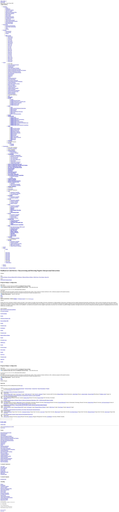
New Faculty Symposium (13, 80)
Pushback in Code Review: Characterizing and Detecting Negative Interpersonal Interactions (25, 404)
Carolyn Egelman (3, 277)
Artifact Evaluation (11, 89)
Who (1, 276)
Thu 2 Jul (10, 45)
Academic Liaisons (14, 202)
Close (1, 296)
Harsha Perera (90, 402)
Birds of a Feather (11, 84)
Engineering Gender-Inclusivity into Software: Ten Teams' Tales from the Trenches (22, 409)
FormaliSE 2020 (3, 467)
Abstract (2, 300)
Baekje (15, 298)
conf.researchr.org (6, 426)
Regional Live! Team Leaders (16, 156)
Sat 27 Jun (10, 40)
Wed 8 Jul (10, 52)
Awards (6, 33)
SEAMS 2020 (3, 479)
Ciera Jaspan (41, 277)
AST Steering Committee (15, 193)
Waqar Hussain (47, 402)
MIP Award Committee (14, 244)
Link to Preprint (3, 308)
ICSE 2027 (7, 252)
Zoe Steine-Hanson (74, 411)
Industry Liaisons (13, 203)
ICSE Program (8, 31)
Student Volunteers (11, 92)
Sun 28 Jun (10, 41)
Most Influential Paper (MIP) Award (17, 226)
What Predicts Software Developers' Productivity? (14, 391)
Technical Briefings (12, 82)
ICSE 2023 (7, 257)
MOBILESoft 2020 (4, 472)
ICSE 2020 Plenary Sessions (13, 68)
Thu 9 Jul (10, 53)
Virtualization (10, 66)
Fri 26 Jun (10, 39)
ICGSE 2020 (3, 468)
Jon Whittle (6, 402)
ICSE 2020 (2, 268)
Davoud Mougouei (62, 402)
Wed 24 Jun (10, 36)
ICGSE (11, 99)
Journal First (10, 74)
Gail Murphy (49, 416)
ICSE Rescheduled (9, 22)
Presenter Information (9, 16)
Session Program (3, 380)
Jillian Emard (57, 411)
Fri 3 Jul (9, 46)
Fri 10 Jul (10, 54)
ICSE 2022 (7, 258)
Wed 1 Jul (10, 44)
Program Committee (14, 152)
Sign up (4, 265)
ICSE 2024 (7, 255)
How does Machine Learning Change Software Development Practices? (18, 414)
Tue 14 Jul (10, 59)
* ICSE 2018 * (8, 262)
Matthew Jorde (103, 394)
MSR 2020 (2, 473)
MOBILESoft (13, 117)
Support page (2, 427)
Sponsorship (5, 24)
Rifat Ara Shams (25, 403)
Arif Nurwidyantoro (105, 402)
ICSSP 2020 (2, 471)
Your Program (8, 32)
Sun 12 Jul (10, 56)
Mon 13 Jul (10, 58)
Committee (12, 183)
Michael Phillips (60, 394)
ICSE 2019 (7, 261)
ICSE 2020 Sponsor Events (13, 64)
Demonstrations (11, 73)
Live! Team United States (15, 159)
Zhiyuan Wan (6, 416)
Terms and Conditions (9, 13)
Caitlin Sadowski (28, 394)
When (1, 297)
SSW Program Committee (15, 185)
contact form (2, 424)
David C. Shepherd (39, 394)
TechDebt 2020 (3, 474)
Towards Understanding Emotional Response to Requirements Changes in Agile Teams (22, 395)
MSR (11, 127)
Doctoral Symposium (12, 78)
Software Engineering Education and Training (17, 70)
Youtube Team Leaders (14, 163)
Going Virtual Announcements (11, 21)
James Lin (47, 277)
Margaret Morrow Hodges (27, 277)
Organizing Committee (12, 148)
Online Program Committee (15, 245)
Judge (11, 177)
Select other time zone (33, 287)
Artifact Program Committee (16, 243)
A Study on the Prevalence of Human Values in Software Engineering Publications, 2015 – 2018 (24, 400)
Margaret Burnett (91, 411)
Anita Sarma (107, 411)
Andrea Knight (84, 394)
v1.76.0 (11, 426)
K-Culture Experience (9, 17)
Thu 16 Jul (10, 61)
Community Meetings (12, 85)
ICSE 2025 (7, 254)
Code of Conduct (8, 11)
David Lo (31, 416)
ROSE (9, 77)
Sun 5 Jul (10, 49)
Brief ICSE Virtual (9, 23)
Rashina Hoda (26, 397)
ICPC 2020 (2, 469)
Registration (7, 8)
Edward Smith (91, 394)
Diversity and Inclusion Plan (11, 12)
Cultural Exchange (11, 87)
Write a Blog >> (3, 1)
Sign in (4, 264)
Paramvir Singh (40, 397)
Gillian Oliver (19, 402)
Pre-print (5, 398)
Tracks (4, 62)
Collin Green (35, 277)
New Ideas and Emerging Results (14, 72)
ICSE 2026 (7, 253)
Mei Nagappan (31, 298)
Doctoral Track (13, 216)
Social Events (8, 18)
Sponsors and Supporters (10, 25)
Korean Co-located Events (13, 91)
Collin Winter (75, 394)
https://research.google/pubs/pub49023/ (8, 309)
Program (4, 30)
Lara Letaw (42, 411)
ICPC (11, 107)
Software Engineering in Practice (14, 69)
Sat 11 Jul (10, 55)
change (22, 385)
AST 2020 (2, 466)
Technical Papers (11, 65)
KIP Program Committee (15, 184)
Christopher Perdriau (26, 411)
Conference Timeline (9, 10)
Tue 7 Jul (10, 51)
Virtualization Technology (15, 161)
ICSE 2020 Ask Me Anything (14, 83)
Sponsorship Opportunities (10, 26)
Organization (5, 146)
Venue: (6, 7)
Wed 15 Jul (10, 60)
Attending (5, 6)
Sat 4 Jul (9, 48)
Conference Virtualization (15, 155)
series (6, 268)
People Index (10, 188)
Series (6, 249)
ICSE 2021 (7, 259)
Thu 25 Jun (10, 37)
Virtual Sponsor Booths (10, 20)
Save (1, 295)
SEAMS (12, 144)
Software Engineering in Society (14, 71)
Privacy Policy (8, 14)
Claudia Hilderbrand (8, 411)
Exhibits (7, 29)
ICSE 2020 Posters (11, 79)
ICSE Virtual (8, 15)
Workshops (10, 75)
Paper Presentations (12, 93)
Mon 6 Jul (10, 50)
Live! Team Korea (14, 158)
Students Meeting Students (13, 88)
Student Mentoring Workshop (14, 90)
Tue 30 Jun (10, 43)
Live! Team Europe (14, 157)
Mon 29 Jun (10, 42)
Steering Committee (14, 206)
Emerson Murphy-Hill (12, 277)
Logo (6, 27)
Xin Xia (19, 416)
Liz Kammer (19, 277)
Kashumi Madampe (7, 397)
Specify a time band (16, 294)
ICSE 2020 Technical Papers (6, 279)
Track (1, 278)
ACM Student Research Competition (15, 81)
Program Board (13, 151)
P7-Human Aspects (21, 298)
